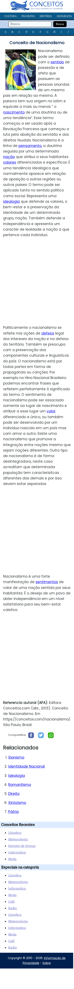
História (46, 16)
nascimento (14, 112)
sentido (57, 62)
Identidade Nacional (26, 766)
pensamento (30, 145)
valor (51, 411)
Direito (14, 793)
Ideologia (16, 775)
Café (11, 902)
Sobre (47, 963)
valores (9, 162)
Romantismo (19, 784)
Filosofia (28, 16)
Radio (12, 908)
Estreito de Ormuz (22, 846)
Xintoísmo (17, 802)
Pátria (13, 811)
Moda (12, 859)
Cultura (10, 16)
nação (9, 156)
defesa (47, 333)
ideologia (11, 201)
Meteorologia (18, 839)
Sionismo (16, 757)
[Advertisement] (37, 281)
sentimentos (47, 581)
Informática (17, 852)
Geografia (64, 16)
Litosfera (14, 833)
